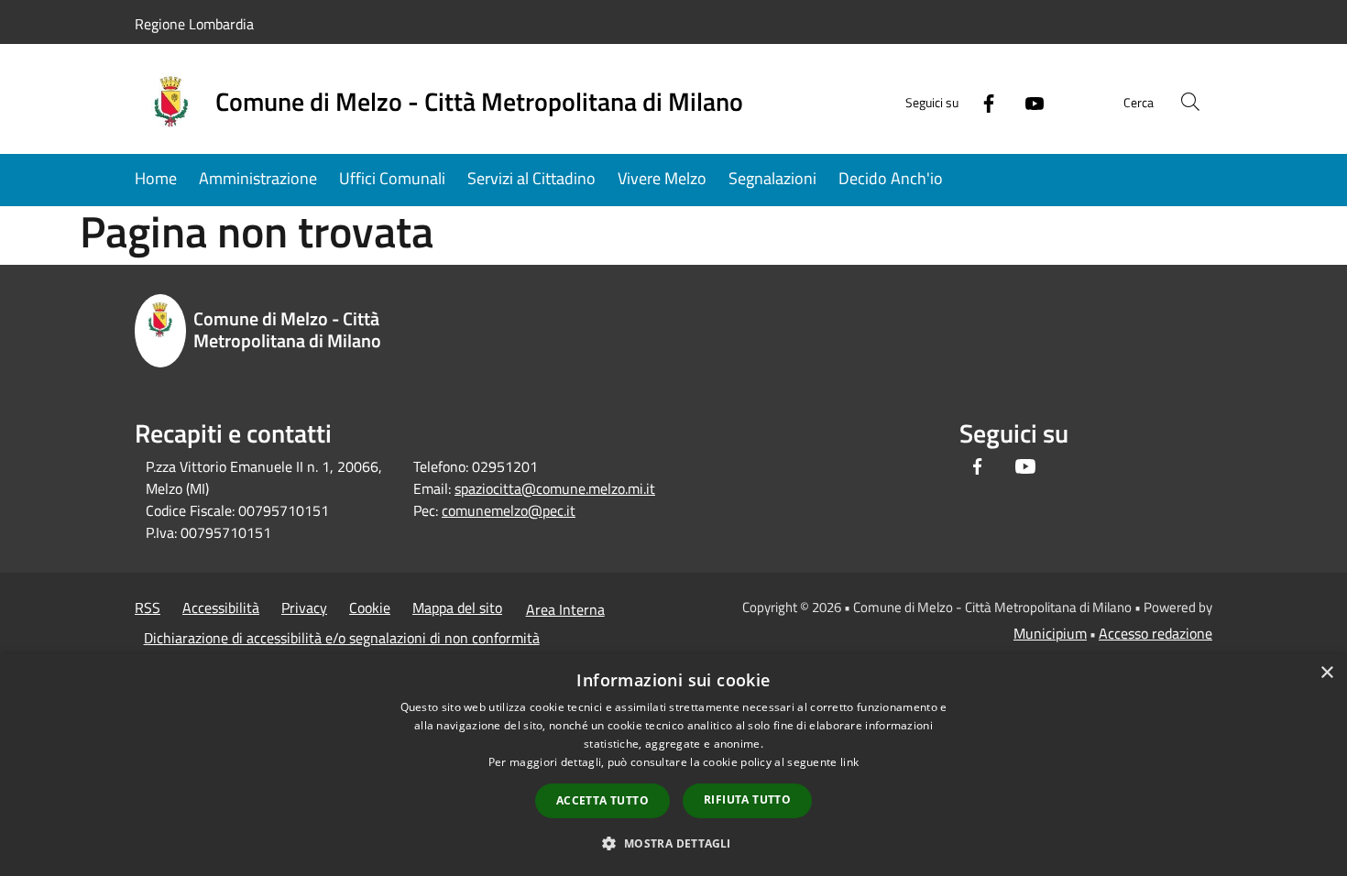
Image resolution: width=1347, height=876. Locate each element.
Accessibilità (220, 608)
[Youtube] (1027, 101)
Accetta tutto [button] (602, 800)
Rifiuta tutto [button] (747, 799)
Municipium (1050, 633)
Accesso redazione (1155, 633)
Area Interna (565, 609)
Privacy (304, 608)
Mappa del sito (457, 608)
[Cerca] (1190, 102)
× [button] (1326, 673)
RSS (147, 608)
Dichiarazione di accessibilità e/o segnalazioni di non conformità (342, 638)
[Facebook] (981, 101)
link (849, 762)
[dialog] (673, 764)
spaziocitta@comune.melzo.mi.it (554, 488)
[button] (673, 843)
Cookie (369, 608)
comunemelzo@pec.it (508, 510)
